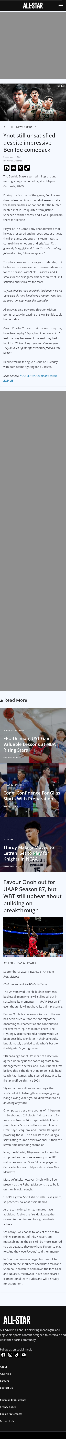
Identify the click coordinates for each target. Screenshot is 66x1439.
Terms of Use (7, 1421)
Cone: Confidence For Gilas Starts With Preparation (31, 796)
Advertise (5, 1373)
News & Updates (26, 127)
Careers (4, 1381)
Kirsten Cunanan (15, 160)
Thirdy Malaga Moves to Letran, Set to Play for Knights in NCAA (28, 853)
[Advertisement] (33, 45)
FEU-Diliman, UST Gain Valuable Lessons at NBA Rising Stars (29, 744)
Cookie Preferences (11, 1414)
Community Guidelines (13, 1400)
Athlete (9, 127)
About (3, 1366)
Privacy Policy (8, 1407)
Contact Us (6, 1387)
